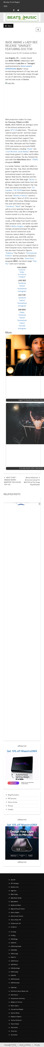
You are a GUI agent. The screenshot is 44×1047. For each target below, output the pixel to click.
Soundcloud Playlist (17, 1009)
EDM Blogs (14, 939)
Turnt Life (14, 1031)
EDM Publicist (15, 979)
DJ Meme (14, 927)
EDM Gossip (14, 972)
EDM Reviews (15, 983)
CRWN (34, 159)
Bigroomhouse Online (18, 909)
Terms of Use (12, 802)
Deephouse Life (16, 923)
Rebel (18, 206)
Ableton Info (15, 887)
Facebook (22, 269)
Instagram (22, 276)
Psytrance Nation (16, 1016)
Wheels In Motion (20, 195)
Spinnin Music (15, 1013)
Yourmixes (14, 1035)
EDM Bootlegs (15, 968)
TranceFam (14, 1027)
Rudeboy (9, 253)
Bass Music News (16, 898)
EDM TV (13, 957)
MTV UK (14, 130)
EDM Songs (14, 953)
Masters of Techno (16, 1002)
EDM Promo (14, 961)
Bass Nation (14, 901)
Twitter (22, 272)
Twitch (22, 323)
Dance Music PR (16, 920)
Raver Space (15, 1006)
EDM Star (14, 987)
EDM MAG (14, 950)
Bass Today (14, 894)
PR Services (12, 798)
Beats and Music (31, 53)
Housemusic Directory (18, 998)
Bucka (31, 179)
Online (22, 312)
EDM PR (13, 975)
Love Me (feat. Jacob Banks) (17, 151)
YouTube (22, 325)
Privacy (10, 805)
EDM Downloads (16, 946)
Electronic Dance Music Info (19, 991)
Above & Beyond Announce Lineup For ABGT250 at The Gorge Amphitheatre (32, 481)
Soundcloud (22, 274)
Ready (29, 148)
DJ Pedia (13, 932)
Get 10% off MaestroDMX (22, 751)
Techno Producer (16, 1020)
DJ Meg (13, 935)
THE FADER (18, 190)
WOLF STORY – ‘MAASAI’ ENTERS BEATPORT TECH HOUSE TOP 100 (12, 481)
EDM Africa (14, 964)
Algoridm (13, 891)
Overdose (10, 206)
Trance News (15, 1024)
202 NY (13, 880)
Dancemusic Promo (17, 916)
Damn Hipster (15, 912)
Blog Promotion (13, 795)
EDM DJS (13, 943)
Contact (10, 809)
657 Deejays (15, 883)
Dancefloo (29, 258)
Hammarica (14, 995)
